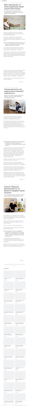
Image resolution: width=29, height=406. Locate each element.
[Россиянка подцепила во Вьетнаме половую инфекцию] (9, 332)
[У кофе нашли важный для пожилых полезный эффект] (9, 320)
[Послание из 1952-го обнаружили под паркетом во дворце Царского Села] (20, 276)
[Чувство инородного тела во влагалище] (20, 365)
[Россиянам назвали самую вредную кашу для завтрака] (20, 343)
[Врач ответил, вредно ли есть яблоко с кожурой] (20, 387)
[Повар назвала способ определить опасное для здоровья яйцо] (9, 343)
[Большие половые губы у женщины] (9, 276)
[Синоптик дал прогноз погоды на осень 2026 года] (9, 287)
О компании (3, 405)
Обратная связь (24, 405)
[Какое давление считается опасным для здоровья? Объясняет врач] (20, 287)
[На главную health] (5, 1)
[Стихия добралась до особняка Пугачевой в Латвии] (20, 298)
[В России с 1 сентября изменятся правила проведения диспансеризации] (20, 376)
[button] (14, 22)
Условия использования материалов (18, 405)
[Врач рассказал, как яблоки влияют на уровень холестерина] (9, 298)
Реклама (6, 405)
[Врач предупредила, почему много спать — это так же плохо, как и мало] (9, 354)
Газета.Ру (12, 87)
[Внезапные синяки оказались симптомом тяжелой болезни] (20, 320)
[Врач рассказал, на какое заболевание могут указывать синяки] (20, 332)
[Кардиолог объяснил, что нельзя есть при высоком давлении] (9, 365)
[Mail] (2, 1)
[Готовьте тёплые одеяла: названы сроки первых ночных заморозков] (9, 399)
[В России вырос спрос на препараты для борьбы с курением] (20, 399)
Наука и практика (16, 87)
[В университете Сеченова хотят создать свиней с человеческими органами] (9, 309)
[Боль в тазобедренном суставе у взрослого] (9, 376)
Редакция (13, 405)
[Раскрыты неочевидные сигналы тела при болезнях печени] (20, 309)
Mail (1, 405)
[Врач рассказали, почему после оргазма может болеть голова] (9, 387)
